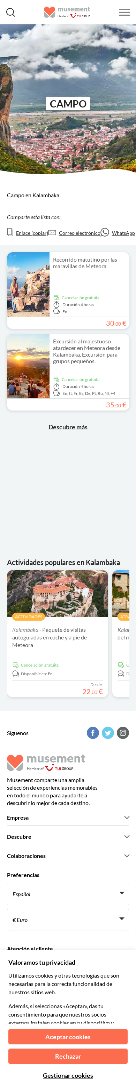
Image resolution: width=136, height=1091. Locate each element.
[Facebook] (92, 733)
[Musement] (67, 12)
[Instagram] (122, 733)
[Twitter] (107, 733)
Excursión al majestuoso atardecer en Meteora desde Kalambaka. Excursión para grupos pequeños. (86, 351)
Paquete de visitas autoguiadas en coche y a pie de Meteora (49, 637)
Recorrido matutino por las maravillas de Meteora (85, 262)
